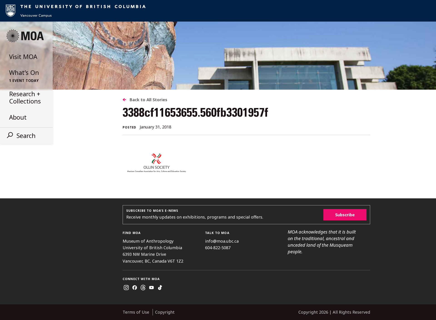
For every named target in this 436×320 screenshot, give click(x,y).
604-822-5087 (217, 247)
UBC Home (218, 11)
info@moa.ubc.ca (222, 241)
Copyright (165, 312)
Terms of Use (136, 312)
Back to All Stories (148, 99)
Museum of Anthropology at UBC (25, 36)
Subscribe (345, 214)
